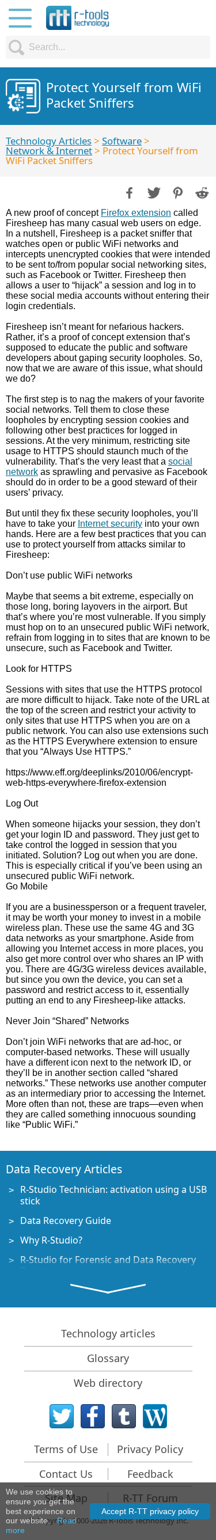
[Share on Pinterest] (177, 191)
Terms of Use (66, 1449)
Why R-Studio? (51, 1240)
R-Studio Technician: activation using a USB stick (113, 1195)
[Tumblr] (124, 1416)
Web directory (108, 1383)
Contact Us (66, 1474)
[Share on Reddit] (201, 191)
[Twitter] (62, 1416)
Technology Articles (49, 140)
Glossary (108, 1358)
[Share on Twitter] (152, 191)
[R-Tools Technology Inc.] (77, 18)
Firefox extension (136, 213)
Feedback (150, 1474)
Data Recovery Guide (65, 1220)
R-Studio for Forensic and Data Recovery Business (108, 1265)
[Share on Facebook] (128, 191)
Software (122, 140)
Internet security (110, 523)
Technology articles (108, 1333)
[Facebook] (93, 1416)
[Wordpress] (155, 1416)
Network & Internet (49, 150)
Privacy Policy (150, 1449)
